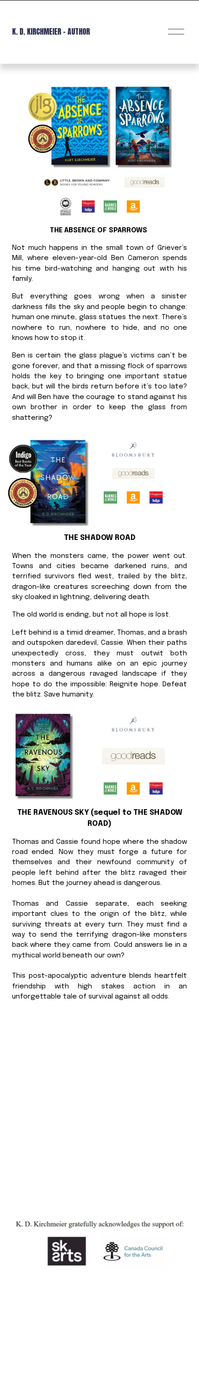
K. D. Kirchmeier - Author (51, 31)
